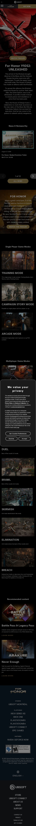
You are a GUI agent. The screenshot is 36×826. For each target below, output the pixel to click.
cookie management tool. (18, 407)
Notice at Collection (20, 403)
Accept (24, 438)
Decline (11, 438)
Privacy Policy (9, 403)
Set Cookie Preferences (18, 433)
